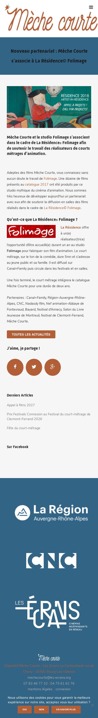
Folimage (50, 179)
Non (41, 709)
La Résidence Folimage (62, 208)
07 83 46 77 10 (35, 684)
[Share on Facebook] (15, 367)
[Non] (92, 705)
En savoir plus (66, 709)
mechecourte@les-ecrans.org (49, 678)
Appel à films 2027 (21, 405)
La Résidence (71, 227)
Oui (25, 709)
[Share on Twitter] (34, 367)
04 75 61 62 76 (62, 684)
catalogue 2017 (37, 185)
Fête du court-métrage (23, 428)
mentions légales (40, 689)
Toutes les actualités (31, 334)
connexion (63, 689)
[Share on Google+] (52, 367)
